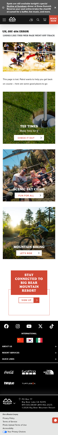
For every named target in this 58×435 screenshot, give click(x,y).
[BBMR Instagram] (17, 325)
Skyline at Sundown (17, 6)
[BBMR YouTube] (29, 325)
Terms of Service (10, 421)
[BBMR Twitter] (40, 325)
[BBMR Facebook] (6, 325)
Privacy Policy (8, 418)
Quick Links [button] (8, 359)
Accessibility (8, 428)
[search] (38, 20)
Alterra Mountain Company (10, 414)
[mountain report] (31, 20)
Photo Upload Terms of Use (15, 425)
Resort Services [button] (10, 352)
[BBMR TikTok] (51, 325)
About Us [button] (7, 346)
